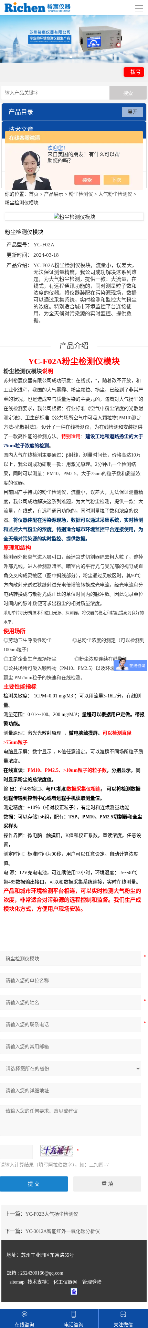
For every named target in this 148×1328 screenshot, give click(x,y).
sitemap (17, 1282)
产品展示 (53, 194)
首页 (34, 194)
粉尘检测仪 (81, 194)
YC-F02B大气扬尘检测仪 (51, 1214)
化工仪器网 (65, 1282)
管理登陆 (92, 1282)
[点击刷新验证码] (56, 1150)
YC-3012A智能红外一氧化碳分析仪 (62, 1231)
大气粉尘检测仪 (115, 194)
